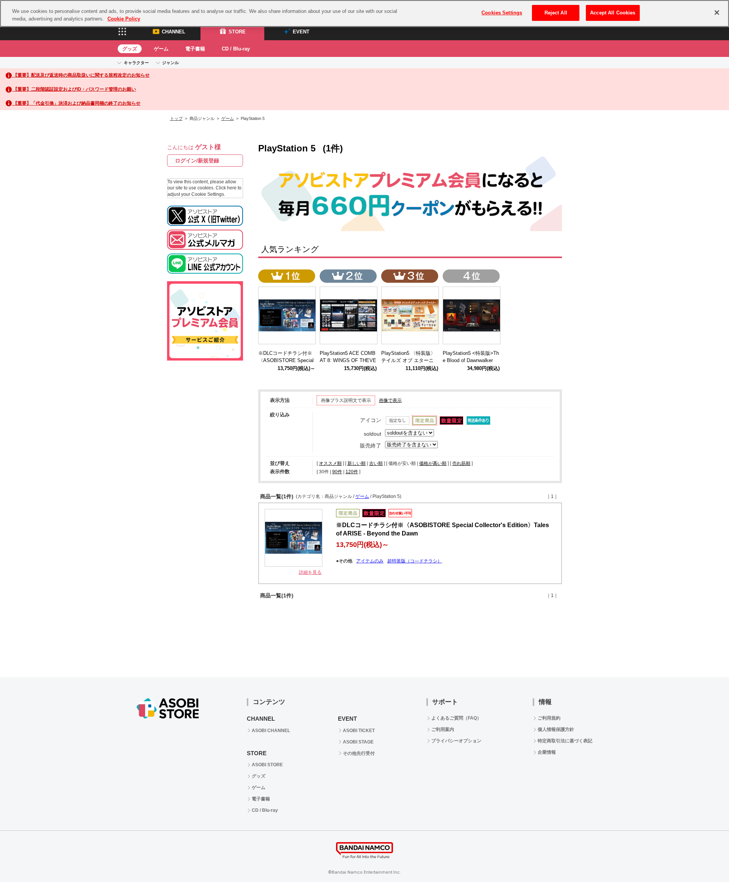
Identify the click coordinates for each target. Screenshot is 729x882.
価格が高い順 (433, 463)
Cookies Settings (501, 13)
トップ (176, 118)
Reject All (555, 13)
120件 (352, 471)
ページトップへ (704, 857)
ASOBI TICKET (359, 730)
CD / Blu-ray (236, 49)
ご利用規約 (549, 718)
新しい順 (356, 463)
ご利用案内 (442, 729)
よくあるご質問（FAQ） (456, 718)
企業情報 (547, 752)
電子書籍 (195, 49)
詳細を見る (310, 572)
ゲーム (161, 49)
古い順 (376, 463)
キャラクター (136, 62)
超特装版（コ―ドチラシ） (414, 561)
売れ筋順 (461, 463)
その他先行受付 (359, 753)
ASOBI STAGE (358, 742)
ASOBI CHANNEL (271, 730)
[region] (364, 13)
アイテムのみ (369, 561)
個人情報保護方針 (556, 729)
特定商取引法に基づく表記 (565, 740)
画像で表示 (390, 400)
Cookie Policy (123, 19)
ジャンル (170, 62)
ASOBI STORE (267, 764)
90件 (337, 471)
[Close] (716, 12)
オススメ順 (330, 463)
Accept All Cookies (612, 13)
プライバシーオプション (456, 740)
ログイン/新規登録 (197, 161)
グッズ (129, 49)
